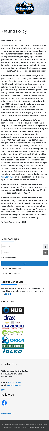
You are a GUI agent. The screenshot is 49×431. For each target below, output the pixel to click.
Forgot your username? (11, 268)
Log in (24, 263)
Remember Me (9, 258)
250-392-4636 (14, 382)
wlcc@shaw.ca (7, 177)
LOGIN (8, 294)
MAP (3, 390)
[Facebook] (4, 403)
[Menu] (24, 19)
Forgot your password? (11, 273)
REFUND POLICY (7, 413)
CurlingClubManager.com (36, 427)
